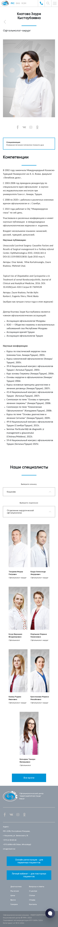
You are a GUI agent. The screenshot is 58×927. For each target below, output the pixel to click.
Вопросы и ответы (36, 887)
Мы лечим (14, 891)
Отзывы (32, 900)
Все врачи (29, 778)
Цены (12, 895)
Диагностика (16, 887)
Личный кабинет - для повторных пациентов (29, 875)
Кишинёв (11, 492)
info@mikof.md (9, 849)
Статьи (32, 895)
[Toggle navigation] (55, 3)
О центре (33, 891)
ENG (18, 3)
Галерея (14, 904)
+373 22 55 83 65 (9, 840)
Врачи (13, 900)
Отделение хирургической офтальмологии (20, 511)
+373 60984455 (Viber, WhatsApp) (17, 844)
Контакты (33, 904)
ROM (24, 3)
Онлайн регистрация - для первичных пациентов (29, 861)
